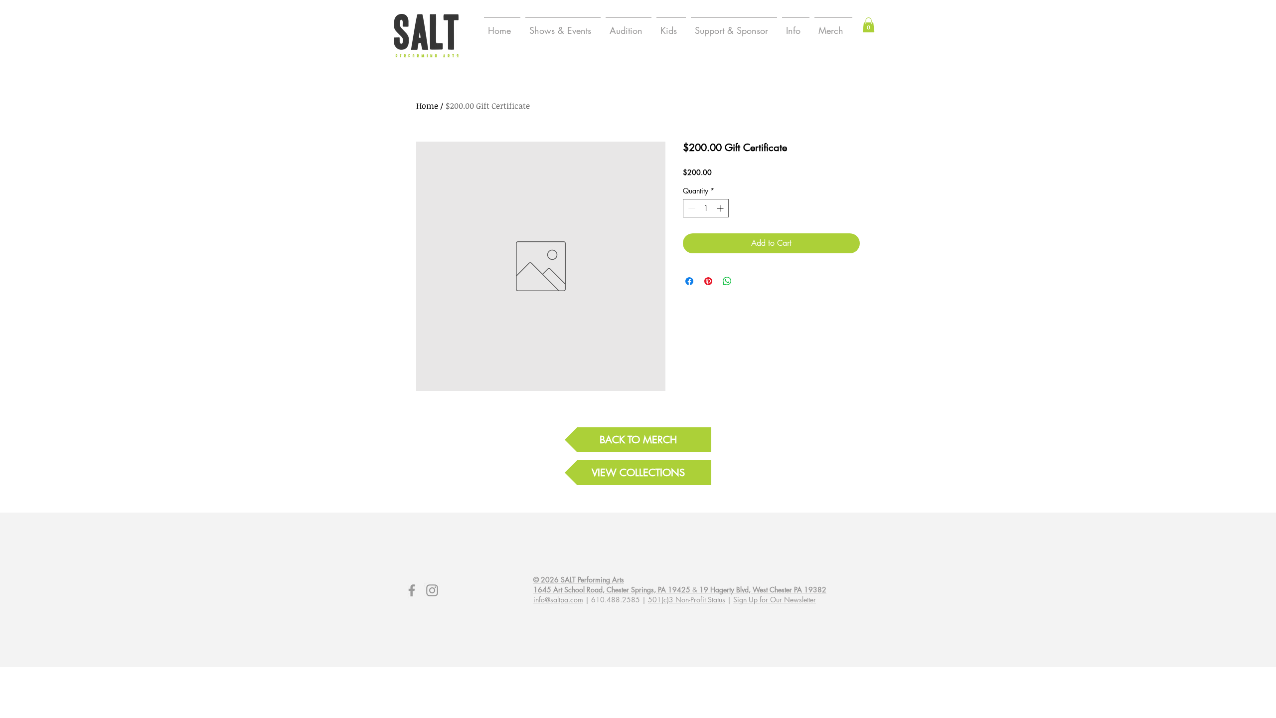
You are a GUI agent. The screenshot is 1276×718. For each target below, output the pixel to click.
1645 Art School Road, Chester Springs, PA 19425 (611, 589)
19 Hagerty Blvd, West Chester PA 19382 (762, 589)
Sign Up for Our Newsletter (774, 599)
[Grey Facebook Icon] (412, 590)
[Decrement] (690, 208)
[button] (868, 24)
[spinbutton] (706, 208)
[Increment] (721, 208)
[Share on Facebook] (689, 281)
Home (427, 105)
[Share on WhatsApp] (727, 281)
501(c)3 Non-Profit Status (686, 599)
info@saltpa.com (558, 599)
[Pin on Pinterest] (708, 281)
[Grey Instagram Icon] (432, 590)
